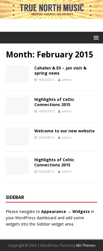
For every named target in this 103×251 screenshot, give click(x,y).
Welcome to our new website (64, 131)
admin (67, 79)
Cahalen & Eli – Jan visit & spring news (60, 70)
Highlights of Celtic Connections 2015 (54, 102)
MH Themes (85, 245)
